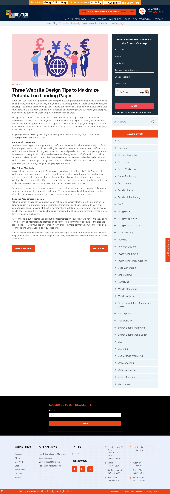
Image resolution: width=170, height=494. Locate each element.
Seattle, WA (137, 470)
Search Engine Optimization (132, 334)
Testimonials (20, 470)
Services (102, 19)
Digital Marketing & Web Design (108, 12)
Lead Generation (127, 267)
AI (119, 141)
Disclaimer (115, 492)
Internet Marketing (128, 253)
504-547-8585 (156, 11)
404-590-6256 (114, 480)
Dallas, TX (112, 463)
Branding (123, 148)
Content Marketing (128, 155)
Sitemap (18, 478)
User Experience (127, 370)
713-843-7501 (138, 450)
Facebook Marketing (129, 197)
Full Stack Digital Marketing (83, 19)
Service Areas (145, 19)
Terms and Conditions (133, 492)
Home (66, 19)
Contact (159, 19)
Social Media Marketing (130, 356)
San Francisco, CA (115, 470)
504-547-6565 (114, 458)
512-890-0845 (139, 466)
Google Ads (124, 211)
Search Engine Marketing (131, 327)
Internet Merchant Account (132, 260)
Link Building (125, 275)
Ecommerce (124, 183)
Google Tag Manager (129, 225)
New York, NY (138, 477)
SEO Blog (123, 348)
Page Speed (124, 313)
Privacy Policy (152, 492)
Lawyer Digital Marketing (49, 462)
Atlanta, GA (112, 477)
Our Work (19, 462)
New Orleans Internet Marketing (52, 454)
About (127, 19)
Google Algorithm (127, 218)
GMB (120, 204)
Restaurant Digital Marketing (51, 466)
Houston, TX (138, 447)
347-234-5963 (139, 480)
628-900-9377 (114, 473)
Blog (135, 19)
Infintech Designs (127, 246)
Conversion (124, 162)
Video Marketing (127, 377)
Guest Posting (125, 232)
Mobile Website (126, 296)
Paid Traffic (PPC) (126, 320)
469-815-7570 (113, 466)
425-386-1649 (138, 473)
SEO (120, 341)
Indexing (122, 239)
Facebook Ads (125, 190)
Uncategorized (126, 363)
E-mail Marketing (127, 176)
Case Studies (115, 19)
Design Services (45, 458)
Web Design (124, 384)
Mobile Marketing (127, 289)
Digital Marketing (127, 169)
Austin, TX (137, 463)
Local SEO (123, 282)
